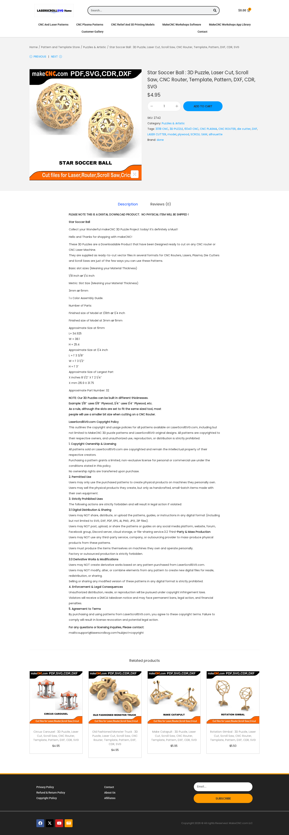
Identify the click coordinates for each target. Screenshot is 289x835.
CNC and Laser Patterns (53, 24)
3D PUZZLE (176, 129)
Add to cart (203, 106)
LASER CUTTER (156, 134)
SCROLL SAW (199, 134)
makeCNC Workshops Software (181, 24)
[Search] (214, 10)
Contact (202, 31)
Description (128, 204)
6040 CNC (191, 129)
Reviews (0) (160, 204)
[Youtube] (59, 823)
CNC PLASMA (208, 129)
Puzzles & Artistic (94, 47)
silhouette (216, 134)
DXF (254, 129)
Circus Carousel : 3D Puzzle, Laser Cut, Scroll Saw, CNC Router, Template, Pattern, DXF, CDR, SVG (56, 736)
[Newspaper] (69, 823)
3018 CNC (162, 129)
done (160, 140)
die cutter (244, 129)
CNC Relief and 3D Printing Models (133, 24)
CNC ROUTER (227, 129)
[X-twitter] (50, 823)
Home (33, 47)
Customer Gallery (92, 31)
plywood (183, 134)
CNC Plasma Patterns (89, 24)
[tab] (128, 204)
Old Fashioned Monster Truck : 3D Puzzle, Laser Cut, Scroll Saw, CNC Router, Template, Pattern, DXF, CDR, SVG (115, 738)
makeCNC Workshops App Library (230, 24)
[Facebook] (40, 823)
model (172, 134)
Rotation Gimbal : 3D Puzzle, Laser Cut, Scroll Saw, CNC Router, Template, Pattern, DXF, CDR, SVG (233, 736)
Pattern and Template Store (60, 47)
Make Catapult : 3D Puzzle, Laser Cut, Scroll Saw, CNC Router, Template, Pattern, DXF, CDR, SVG (174, 736)
